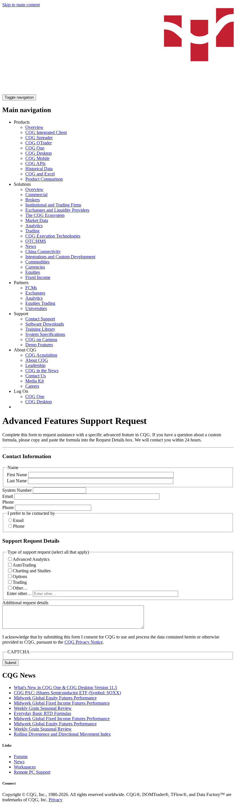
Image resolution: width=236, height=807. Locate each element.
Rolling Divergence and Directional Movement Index (62, 734)
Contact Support (40, 318)
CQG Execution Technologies (52, 236)
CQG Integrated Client (46, 132)
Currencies (35, 267)
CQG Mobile (37, 158)
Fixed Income (37, 277)
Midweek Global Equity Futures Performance (55, 697)
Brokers (32, 199)
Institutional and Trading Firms (53, 204)
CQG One (34, 148)
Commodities (37, 261)
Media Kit (34, 380)
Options (20, 576)
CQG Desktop (38, 153)
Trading (32, 230)
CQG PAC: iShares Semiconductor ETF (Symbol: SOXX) (67, 692)
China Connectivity (43, 251)
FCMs (31, 287)
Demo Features (39, 344)
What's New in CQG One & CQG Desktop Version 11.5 (65, 687)
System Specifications (45, 334)
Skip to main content (21, 4)
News (30, 246)
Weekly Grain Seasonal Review (43, 708)
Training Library (40, 329)
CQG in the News (41, 370)
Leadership (35, 365)
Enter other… (19, 593)
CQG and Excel (40, 173)
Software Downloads (44, 324)
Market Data (36, 220)
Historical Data (39, 168)
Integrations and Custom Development (60, 256)
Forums (21, 756)
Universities (36, 308)
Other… (20, 588)
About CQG (36, 360)
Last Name (17, 480)
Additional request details (25, 602)
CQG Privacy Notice (83, 642)
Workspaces (25, 766)
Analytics (34, 225)
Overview (34, 127)
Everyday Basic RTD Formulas (42, 713)
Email (7, 496)
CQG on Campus (41, 339)
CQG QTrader (38, 142)
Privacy (55, 799)
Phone (8, 502)
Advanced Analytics (31, 559)
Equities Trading (40, 303)
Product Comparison (44, 179)
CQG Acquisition (41, 355)
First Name (17, 474)
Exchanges (35, 292)
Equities (32, 272)
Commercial (36, 194)
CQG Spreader (39, 137)
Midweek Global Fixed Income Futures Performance (62, 703)
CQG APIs (35, 163)
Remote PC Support (32, 772)
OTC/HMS (35, 241)
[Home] (118, 91)
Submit (10, 663)
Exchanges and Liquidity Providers (57, 210)
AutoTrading (24, 565)
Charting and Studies (32, 570)
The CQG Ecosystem (44, 215)
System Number (17, 490)
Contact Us (35, 375)
